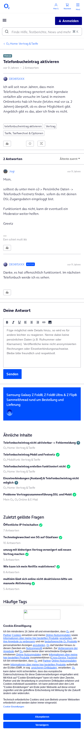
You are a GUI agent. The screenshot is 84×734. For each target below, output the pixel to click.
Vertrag (50, 126)
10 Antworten (12, 543)
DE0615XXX (16, 79)
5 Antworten (11, 560)
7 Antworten (11, 530)
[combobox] (42, 31)
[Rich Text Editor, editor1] (42, 346)
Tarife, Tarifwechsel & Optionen (23, 133)
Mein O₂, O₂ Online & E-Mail (20, 499)
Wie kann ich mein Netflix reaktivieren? (29, 566)
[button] (4, 21)
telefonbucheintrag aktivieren (23, 126)
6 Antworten (11, 572)
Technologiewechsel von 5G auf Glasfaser (30, 537)
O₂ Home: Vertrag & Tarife (22, 44)
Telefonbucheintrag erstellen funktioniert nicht (34, 466)
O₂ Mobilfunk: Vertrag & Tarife (21, 460)
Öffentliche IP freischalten (20, 525)
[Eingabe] (6, 31)
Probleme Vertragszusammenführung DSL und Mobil (37, 494)
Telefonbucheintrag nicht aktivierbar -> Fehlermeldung (39, 443)
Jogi (11, 171)
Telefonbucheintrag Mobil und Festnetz (29, 454)
